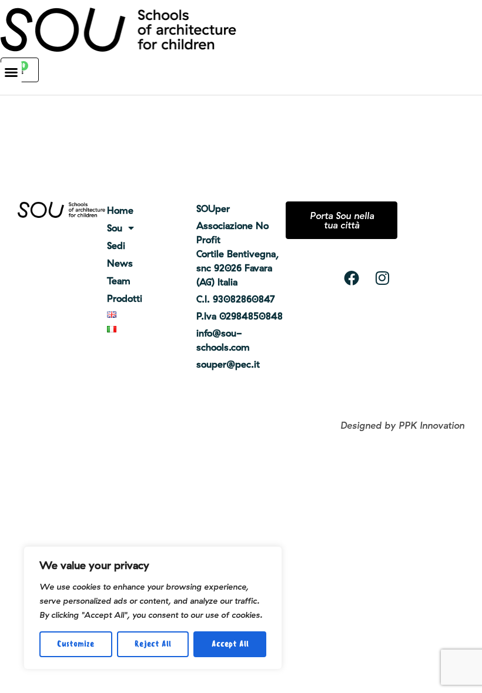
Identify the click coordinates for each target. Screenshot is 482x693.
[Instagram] (382, 278)
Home (120, 210)
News (120, 263)
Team (118, 281)
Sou (114, 228)
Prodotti (124, 298)
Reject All (153, 644)
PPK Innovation (431, 425)
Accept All (230, 644)
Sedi (116, 245)
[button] (11, 72)
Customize (75, 644)
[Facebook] (351, 278)
